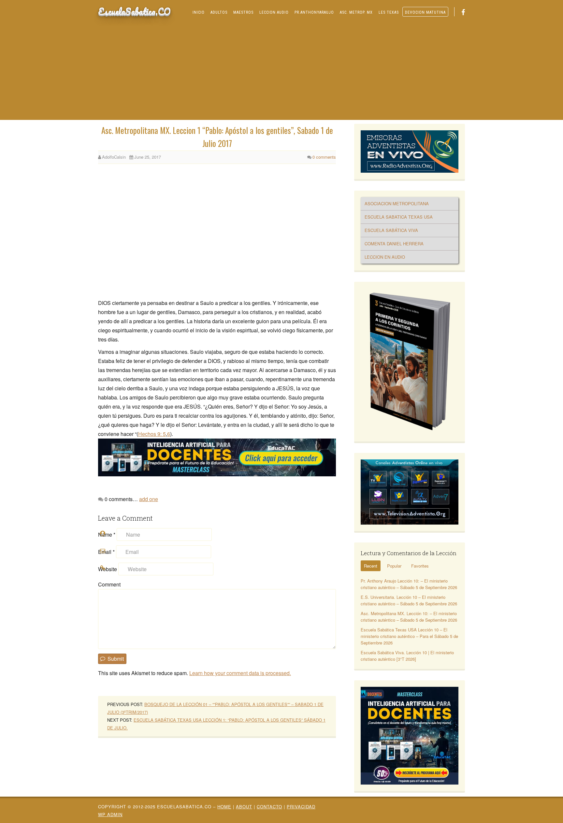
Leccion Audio (274, 12)
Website (107, 569)
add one (148, 499)
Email (106, 552)
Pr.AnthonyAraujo (314, 12)
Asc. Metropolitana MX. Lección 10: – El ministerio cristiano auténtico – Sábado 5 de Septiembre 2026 (409, 616)
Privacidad (301, 806)
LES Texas (389, 12)
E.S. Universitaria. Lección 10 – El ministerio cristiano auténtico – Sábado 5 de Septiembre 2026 (409, 600)
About (244, 806)
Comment (109, 584)
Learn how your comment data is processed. (240, 673)
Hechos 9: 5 (152, 434)
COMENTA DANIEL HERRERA (394, 243)
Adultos (218, 12)
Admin (110, 814)
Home (224, 806)
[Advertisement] (281, 71)
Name (106, 534)
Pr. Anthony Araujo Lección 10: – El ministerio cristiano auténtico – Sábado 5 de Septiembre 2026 (409, 584)
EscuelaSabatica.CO (134, 11)
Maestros (243, 12)
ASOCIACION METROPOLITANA (397, 203)
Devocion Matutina (425, 12)
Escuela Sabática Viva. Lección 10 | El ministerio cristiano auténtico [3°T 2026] (407, 655)
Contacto (269, 806)
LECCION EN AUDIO (385, 257)
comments (324, 157)
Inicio (199, 12)
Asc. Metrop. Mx (356, 12)
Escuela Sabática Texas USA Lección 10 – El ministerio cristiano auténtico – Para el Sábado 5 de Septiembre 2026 (409, 636)
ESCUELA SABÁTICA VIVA (391, 230)
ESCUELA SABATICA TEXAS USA (399, 217)
